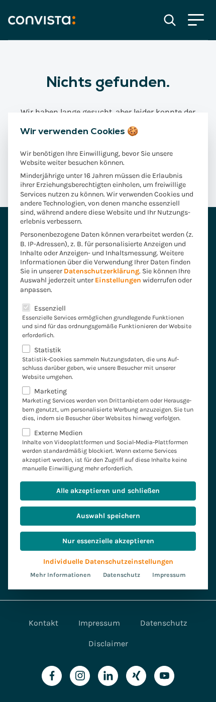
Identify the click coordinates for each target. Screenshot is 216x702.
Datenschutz (121, 574)
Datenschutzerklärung (101, 271)
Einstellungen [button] (118, 280)
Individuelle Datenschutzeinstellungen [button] (108, 561)
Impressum (169, 574)
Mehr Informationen (60, 574)
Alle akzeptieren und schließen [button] (108, 490)
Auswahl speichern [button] (108, 516)
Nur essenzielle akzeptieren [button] (108, 541)
